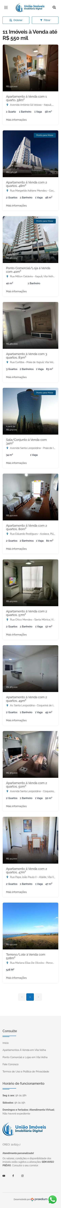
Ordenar (17, 20)
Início (6, 1042)
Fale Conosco (10, 1064)
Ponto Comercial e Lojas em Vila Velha (25, 1057)
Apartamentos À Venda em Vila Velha (24, 1050)
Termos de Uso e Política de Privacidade (26, 1071)
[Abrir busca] (54, 7)
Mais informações (16, 119)
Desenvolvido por (22, 1199)
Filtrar (47, 20)
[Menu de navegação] (7, 7)
